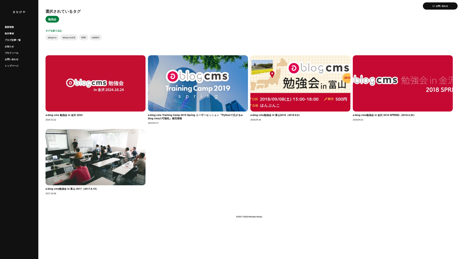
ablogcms (52, 37)
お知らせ (9, 46)
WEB (83, 37)
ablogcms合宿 (69, 37)
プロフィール (11, 52)
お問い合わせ (11, 59)
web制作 (95, 37)
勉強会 (52, 19)
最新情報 (9, 27)
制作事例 (9, 33)
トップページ (11, 65)
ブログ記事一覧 (13, 39)
